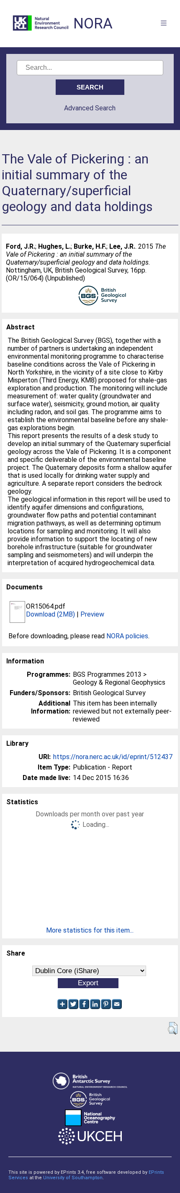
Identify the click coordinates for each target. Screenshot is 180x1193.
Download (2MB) (50, 614)
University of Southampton (73, 1177)
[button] (172, 1028)
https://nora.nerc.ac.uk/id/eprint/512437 (112, 757)
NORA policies (127, 636)
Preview (92, 614)
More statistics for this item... (90, 930)
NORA (93, 23)
